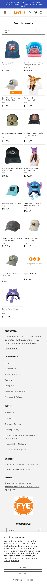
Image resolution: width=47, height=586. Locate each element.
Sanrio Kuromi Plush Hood (10, 310)
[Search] (42, 31)
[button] (5, 12)
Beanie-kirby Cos (31, 274)
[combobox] (23, 31)
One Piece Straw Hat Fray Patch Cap (11, 99)
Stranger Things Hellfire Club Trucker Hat (34, 134)
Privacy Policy (11, 561)
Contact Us (10, 369)
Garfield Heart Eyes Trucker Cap (32, 240)
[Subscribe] (38, 531)
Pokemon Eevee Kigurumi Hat (31, 99)
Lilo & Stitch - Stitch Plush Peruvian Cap (32, 204)
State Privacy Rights (15, 391)
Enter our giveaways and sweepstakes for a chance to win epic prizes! (22, 486)
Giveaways (9, 478)
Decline (22, 574)
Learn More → (12, 348)
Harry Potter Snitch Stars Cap (10, 275)
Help (7, 363)
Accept (22, 567)
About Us (9, 413)
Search (8, 380)
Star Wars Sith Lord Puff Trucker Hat (12, 169)
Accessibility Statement (16, 444)
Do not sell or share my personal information (21, 436)
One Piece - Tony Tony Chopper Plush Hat (33, 64)
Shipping (9, 386)
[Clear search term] (36, 31)
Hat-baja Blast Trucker (11, 203)
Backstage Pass (12, 375)
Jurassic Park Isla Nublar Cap (12, 134)
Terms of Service (13, 424)
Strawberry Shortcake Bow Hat (11, 64)
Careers (9, 418)
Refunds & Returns (14, 397)
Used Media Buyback (15, 450)
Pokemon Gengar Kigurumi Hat (31, 169)
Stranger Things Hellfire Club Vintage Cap (12, 240)
